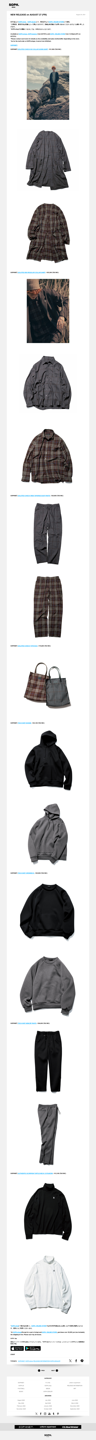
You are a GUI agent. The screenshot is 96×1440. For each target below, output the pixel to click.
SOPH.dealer (32, 22)
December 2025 (74, 1406)
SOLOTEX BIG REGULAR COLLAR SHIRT (31, 272)
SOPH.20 (21, 1385)
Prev (43, 1370)
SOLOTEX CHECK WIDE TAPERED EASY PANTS (34, 496)
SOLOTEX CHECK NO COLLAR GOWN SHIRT (33, 49)
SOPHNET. (14, 45)
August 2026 (21, 1400)
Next (53, 1370)
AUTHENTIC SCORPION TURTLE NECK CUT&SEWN (35, 1173)
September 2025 (74, 1409)
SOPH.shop (22, 22)
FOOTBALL (21, 1388)
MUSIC (21, 1391)
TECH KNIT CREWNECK (26, 873)
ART (75, 1388)
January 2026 (48, 1406)
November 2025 (21, 1409)
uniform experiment (74, 1382)
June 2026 (75, 1400)
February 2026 (21, 1406)
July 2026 (48, 1400)
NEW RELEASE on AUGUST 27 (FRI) (29, 14)
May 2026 (21, 1403)
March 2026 (74, 1403)
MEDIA (48, 1388)
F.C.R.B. (48, 1382)
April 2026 (48, 1403)
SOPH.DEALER (55, 1361)
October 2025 (48, 1409)
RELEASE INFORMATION (41, 1361)
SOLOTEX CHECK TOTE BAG (27, 646)
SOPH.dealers (32, 34)
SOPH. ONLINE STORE (56, 22)
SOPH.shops (23, 34)
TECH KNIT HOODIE (24, 723)
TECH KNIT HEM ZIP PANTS (27, 1023)
